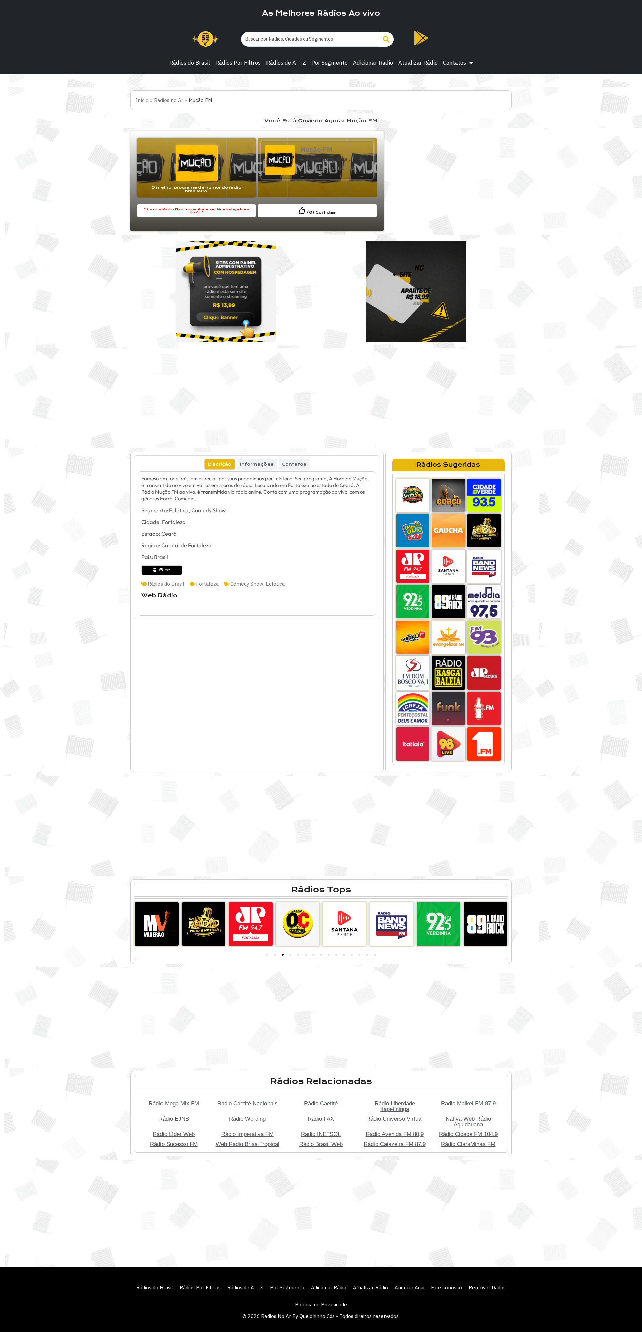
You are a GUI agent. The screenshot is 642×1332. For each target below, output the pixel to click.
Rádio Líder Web (174, 1134)
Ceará (334, 167)
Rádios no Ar (168, 100)
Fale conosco (446, 1287)
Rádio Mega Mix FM (174, 1103)
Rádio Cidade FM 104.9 (468, 1134)
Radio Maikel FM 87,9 (468, 1103)
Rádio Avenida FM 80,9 (395, 1134)
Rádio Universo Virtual (394, 1119)
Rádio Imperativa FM (247, 1134)
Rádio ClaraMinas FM (468, 1144)
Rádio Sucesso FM (174, 1144)
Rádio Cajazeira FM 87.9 (395, 1144)
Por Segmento (329, 62)
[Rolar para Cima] (626, 1313)
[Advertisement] (448, 181)
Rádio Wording (247, 1119)
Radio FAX (321, 1119)
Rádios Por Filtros (238, 62)
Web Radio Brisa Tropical (247, 1144)
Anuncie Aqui (409, 1287)
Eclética (275, 584)
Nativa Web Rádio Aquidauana (468, 1121)
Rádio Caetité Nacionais (247, 1103)
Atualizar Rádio (418, 62)
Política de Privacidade (321, 1304)
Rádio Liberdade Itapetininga (394, 1106)
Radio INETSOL (321, 1134)
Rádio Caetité (321, 1103)
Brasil (349, 167)
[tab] (219, 464)
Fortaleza (316, 167)
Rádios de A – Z (286, 62)
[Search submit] (386, 39)
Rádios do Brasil (189, 62)
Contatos (454, 62)
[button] (267, 955)
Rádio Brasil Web (321, 1144)
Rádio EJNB (173, 1119)
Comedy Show (246, 584)
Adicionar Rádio (373, 62)
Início (142, 100)
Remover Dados (487, 1287)
